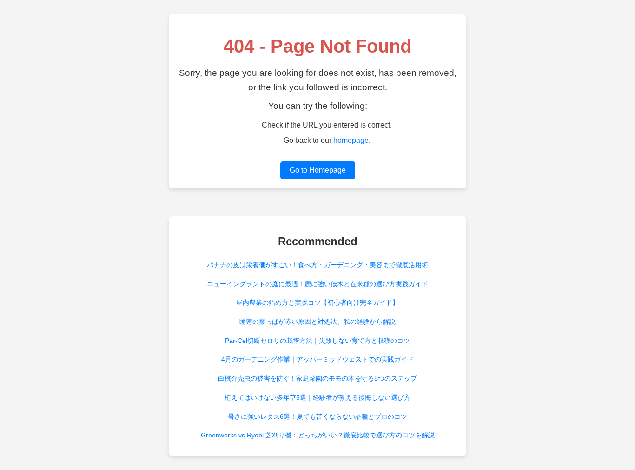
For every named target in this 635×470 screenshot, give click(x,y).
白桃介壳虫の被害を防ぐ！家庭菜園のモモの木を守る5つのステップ (317, 378)
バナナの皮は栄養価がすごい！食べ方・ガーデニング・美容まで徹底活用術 (317, 265)
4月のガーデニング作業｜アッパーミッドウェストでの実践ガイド (317, 359)
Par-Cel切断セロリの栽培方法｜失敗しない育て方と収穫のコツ (317, 340)
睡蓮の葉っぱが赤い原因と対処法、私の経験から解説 (317, 321)
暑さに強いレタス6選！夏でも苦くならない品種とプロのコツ (317, 416)
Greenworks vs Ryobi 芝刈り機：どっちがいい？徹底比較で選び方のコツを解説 (318, 435)
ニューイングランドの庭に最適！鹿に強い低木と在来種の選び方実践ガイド (317, 284)
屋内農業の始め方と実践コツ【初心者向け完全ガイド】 (317, 302)
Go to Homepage (318, 170)
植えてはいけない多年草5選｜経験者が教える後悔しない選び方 (317, 397)
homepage (351, 140)
